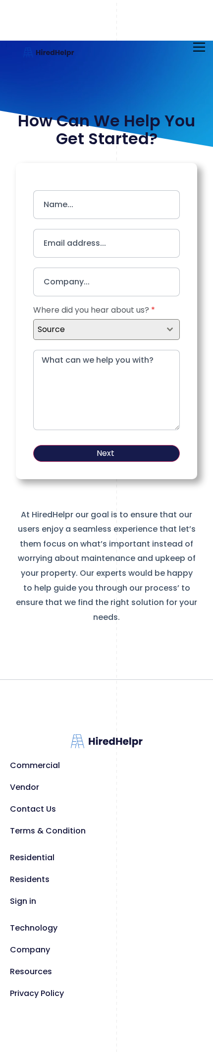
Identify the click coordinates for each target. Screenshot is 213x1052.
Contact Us (33, 809)
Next (105, 453)
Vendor (24, 787)
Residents (30, 879)
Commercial (35, 765)
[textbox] (97, 329)
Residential (32, 857)
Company (30, 949)
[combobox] (106, 329)
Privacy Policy (37, 993)
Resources (31, 971)
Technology (33, 928)
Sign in (23, 901)
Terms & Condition (48, 830)
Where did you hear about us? (94, 310)
